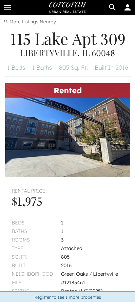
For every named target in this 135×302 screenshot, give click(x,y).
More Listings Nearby (32, 22)
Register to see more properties (67, 297)
